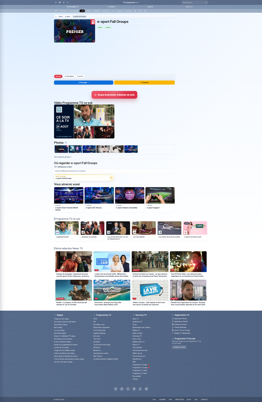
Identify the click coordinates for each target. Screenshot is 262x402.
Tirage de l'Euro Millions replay (64, 350)
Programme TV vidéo (140, 370)
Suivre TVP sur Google (182, 330)
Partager (83, 82)
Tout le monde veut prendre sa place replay (69, 359)
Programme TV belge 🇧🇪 (141, 365)
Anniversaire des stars (140, 350)
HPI (94, 322)
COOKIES (162, 399)
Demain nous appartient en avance (66, 344)
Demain (88, 11)
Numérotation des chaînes (141, 327)
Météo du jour (137, 353)
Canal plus (128, 11)
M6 (135, 11)
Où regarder (69, 76)
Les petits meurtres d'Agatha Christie (105, 359)
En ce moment (73, 11)
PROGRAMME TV (73, 7)
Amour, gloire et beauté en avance (65, 356)
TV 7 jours (105, 11)
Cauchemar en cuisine (100, 353)
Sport (60, 16)
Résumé (58, 76)
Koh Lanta (96, 336)
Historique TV (137, 336)
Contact (135, 379)
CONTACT (204, 399)
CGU (154, 399)
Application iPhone (180, 318)
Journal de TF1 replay (61, 347)
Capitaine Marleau (99, 333)
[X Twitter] (122, 389)
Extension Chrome (180, 324)
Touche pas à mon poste (101, 344)
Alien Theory (97, 356)
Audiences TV (137, 322)
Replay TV (136, 330)
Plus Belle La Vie (98, 324)
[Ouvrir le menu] (55, 2)
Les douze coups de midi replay (65, 322)
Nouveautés (137, 376)
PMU (134, 362)
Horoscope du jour (139, 356)
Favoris (146, 82)
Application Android (181, 321)
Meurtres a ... (97, 350)
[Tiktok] (140, 389)
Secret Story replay (60, 324)
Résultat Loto (137, 359)
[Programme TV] (56, 16)
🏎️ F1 (82, 11)
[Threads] (134, 389)
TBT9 (95, 319)
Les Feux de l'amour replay (63, 362)
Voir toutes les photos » (62, 157)
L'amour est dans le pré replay (64, 353)
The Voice (96, 339)
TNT (56, 11)
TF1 (113, 11)
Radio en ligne (137, 333)
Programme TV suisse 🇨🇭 (141, 367)
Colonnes (96, 11)
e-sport (67, 16)
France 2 (120, 11)
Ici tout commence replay (62, 342)
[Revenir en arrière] (67, 2)
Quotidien (96, 342)
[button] (146, 389)
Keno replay (58, 327)
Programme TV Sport (140, 373)
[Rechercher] (206, 2)
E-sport (107, 27)
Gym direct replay (60, 333)
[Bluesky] (128, 389)
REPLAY (150, 7)
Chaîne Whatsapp (180, 327)
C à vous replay (59, 330)
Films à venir (137, 339)
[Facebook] (115, 389)
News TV (136, 319)
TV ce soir (63, 11)
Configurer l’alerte (179, 347)
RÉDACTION (179, 399)
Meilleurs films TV (139, 342)
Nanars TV (136, 344)
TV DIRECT (112, 7)
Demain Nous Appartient (101, 327)
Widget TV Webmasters (182, 333)
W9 (145, 11)
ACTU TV (189, 7)
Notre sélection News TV (69, 248)
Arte (140, 11)
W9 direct (96, 347)
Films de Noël (137, 347)
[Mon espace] (59, 2)
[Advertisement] (114, 58)
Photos (80, 76)
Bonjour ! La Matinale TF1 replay (64, 336)
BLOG (189, 399)
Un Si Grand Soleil (99, 330)
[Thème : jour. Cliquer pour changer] (63, 2)
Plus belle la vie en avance (63, 339)
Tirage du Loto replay (61, 319)
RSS (170, 399)
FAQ (196, 399)
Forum (135, 324)
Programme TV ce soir (67, 218)
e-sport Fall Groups (79, 16)
